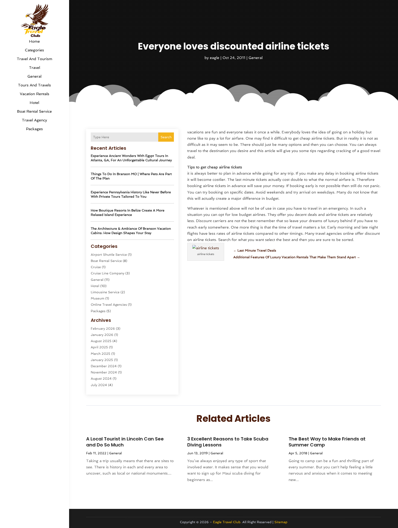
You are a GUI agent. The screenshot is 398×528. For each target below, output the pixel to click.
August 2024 (101, 378)
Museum (97, 298)
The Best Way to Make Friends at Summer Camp (327, 442)
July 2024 (99, 385)
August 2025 (101, 341)
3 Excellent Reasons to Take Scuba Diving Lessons (227, 442)
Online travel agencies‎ (109, 304)
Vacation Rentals (34, 94)
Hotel (34, 102)
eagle (214, 58)
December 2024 (104, 366)
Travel (34, 67)
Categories (34, 50)
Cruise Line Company (107, 273)
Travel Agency (34, 120)
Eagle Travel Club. (227, 522)
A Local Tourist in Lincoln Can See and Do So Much (125, 442)
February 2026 (103, 328)
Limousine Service (105, 292)
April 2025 (99, 347)
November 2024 (104, 372)
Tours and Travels (34, 85)
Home (34, 41)
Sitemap (280, 522)
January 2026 (102, 335)
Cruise (96, 267)
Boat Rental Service (34, 111)
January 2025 (102, 360)
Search (166, 137)
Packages (34, 129)
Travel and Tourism (34, 59)
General (34, 76)
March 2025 (100, 353)
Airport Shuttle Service (109, 254)
